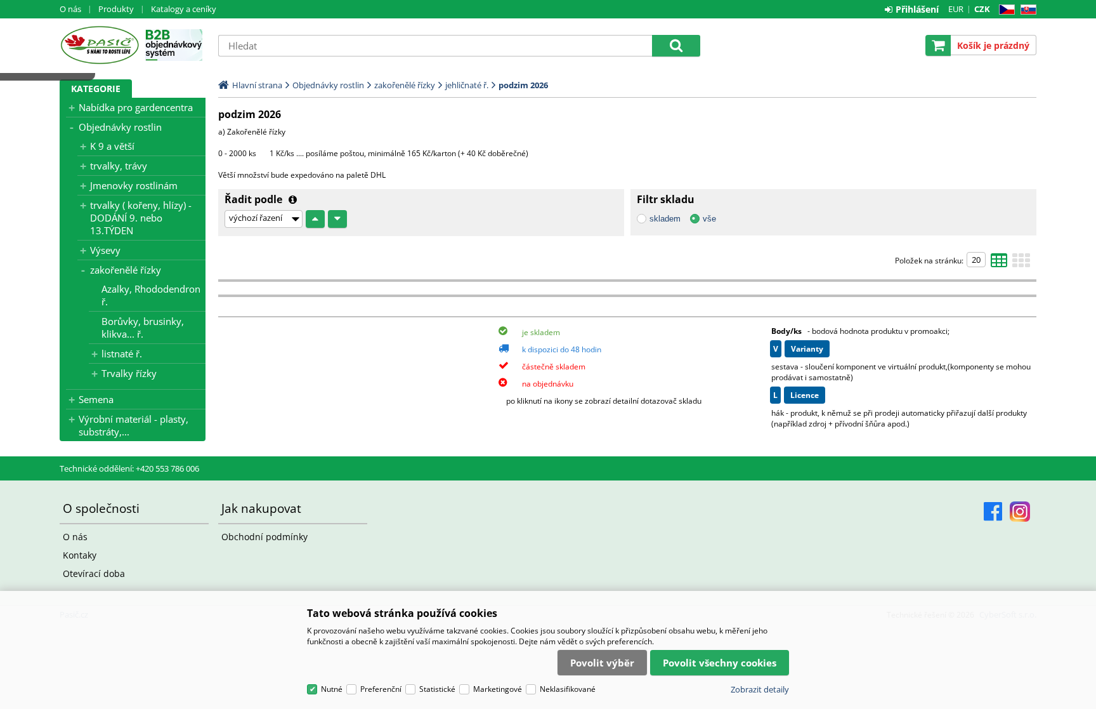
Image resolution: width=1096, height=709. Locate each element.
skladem (665, 218)
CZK (982, 9)
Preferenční (380, 689)
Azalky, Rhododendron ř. (150, 295)
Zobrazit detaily (760, 689)
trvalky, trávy (118, 165)
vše (709, 218)
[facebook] (993, 511)
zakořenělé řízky (125, 269)
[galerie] (1021, 264)
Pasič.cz (99, 45)
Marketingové (497, 689)
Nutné (331, 689)
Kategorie (96, 89)
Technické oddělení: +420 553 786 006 (129, 468)
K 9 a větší (112, 146)
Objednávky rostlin (120, 127)
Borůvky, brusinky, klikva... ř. (142, 327)
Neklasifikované (568, 689)
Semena (96, 399)
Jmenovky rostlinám (134, 185)
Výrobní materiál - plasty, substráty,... (133, 425)
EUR (955, 9)
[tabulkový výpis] (999, 264)
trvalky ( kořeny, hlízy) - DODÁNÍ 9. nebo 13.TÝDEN (141, 218)
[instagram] (1020, 511)
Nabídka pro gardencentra (136, 107)
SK (1026, 10)
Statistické (437, 689)
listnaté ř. (121, 353)
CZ (1004, 10)
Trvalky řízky (129, 373)
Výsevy (105, 250)
